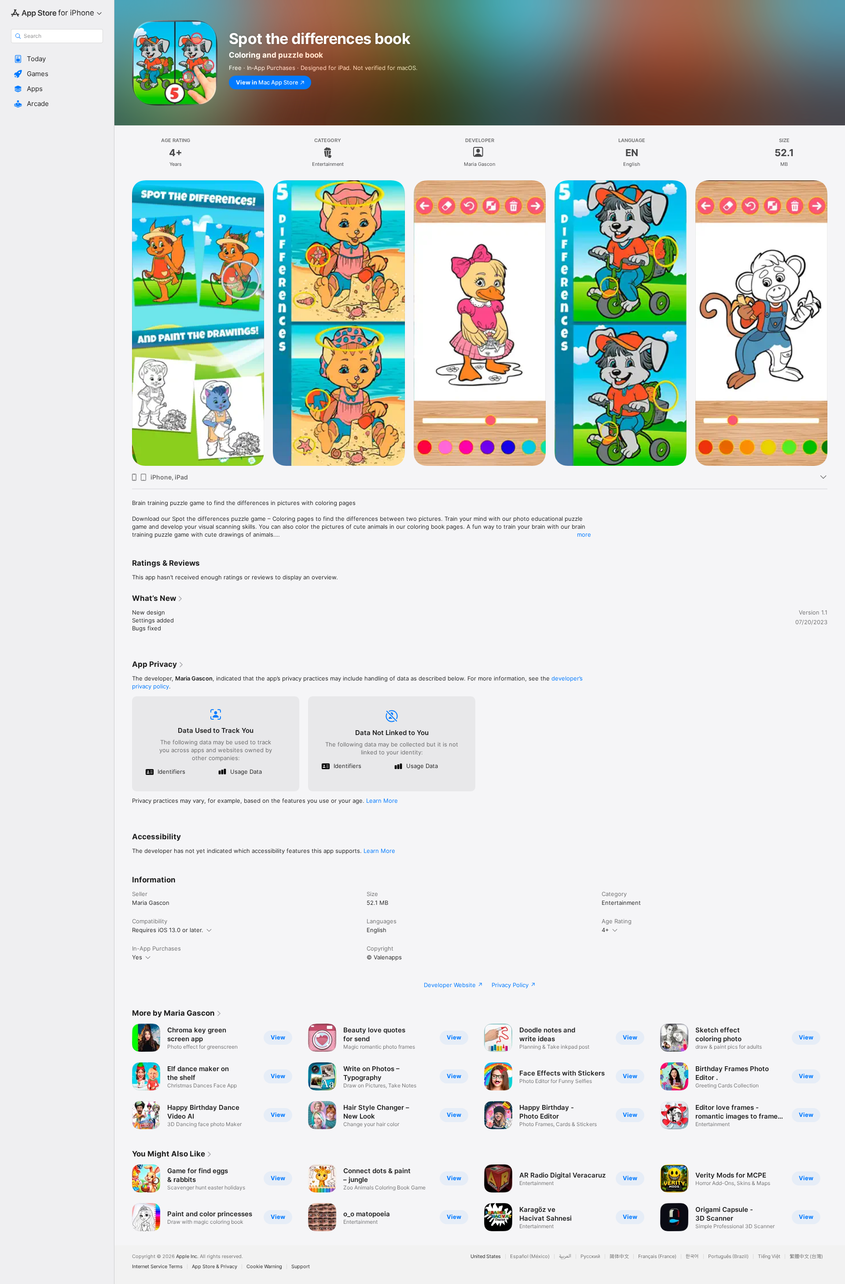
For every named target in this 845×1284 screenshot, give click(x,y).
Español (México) (530, 1256)
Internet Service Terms (157, 1266)
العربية (565, 1256)
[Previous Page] (123, 1076)
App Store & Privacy (214, 1266)
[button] (57, 59)
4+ (605, 929)
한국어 (692, 1256)
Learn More (382, 800)
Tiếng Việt (769, 1256)
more (584, 534)
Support (300, 1266)
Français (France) (657, 1256)
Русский (590, 1256)
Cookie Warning (264, 1266)
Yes (137, 957)
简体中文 (619, 1256)
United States (485, 1256)
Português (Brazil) (728, 1256)
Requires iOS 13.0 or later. (167, 929)
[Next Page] (836, 1076)
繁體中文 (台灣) (806, 1256)
